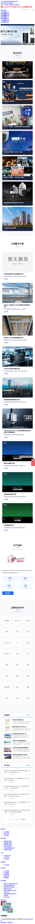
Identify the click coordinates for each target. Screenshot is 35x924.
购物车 (17, 4)
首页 (2, 10)
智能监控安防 (8, 841)
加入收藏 (10, 3)
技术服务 (3, 900)
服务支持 (3, 17)
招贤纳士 (3, 862)
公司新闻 (6, 832)
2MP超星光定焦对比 (10, 893)
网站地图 (3, 922)
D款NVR (6, 892)
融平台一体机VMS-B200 (11, 883)
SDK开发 (6, 859)
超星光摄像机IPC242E (10, 890)
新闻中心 (3, 18)
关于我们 (3, 22)
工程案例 (6, 872)
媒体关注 (6, 833)
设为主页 (3, 3)
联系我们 (6, 877)
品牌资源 (6, 876)
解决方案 (3, 13)
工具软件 (6, 857)
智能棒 (6, 895)
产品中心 (3, 12)
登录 (7, 4)
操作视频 (3, 880)
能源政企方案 (8, 849)
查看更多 (29, 715)
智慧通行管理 (8, 843)
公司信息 (6, 871)
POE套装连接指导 (9, 885)
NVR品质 (6, 897)
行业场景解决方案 (9, 848)
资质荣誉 (6, 874)
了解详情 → (8, 593)
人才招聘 (3, 20)
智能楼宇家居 (8, 844)
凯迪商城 (3, 15)
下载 (2, 852)
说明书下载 (7, 855)
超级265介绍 (7, 888)
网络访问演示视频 (9, 887)
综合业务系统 (8, 846)
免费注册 (12, 4)
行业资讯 (6, 835)
